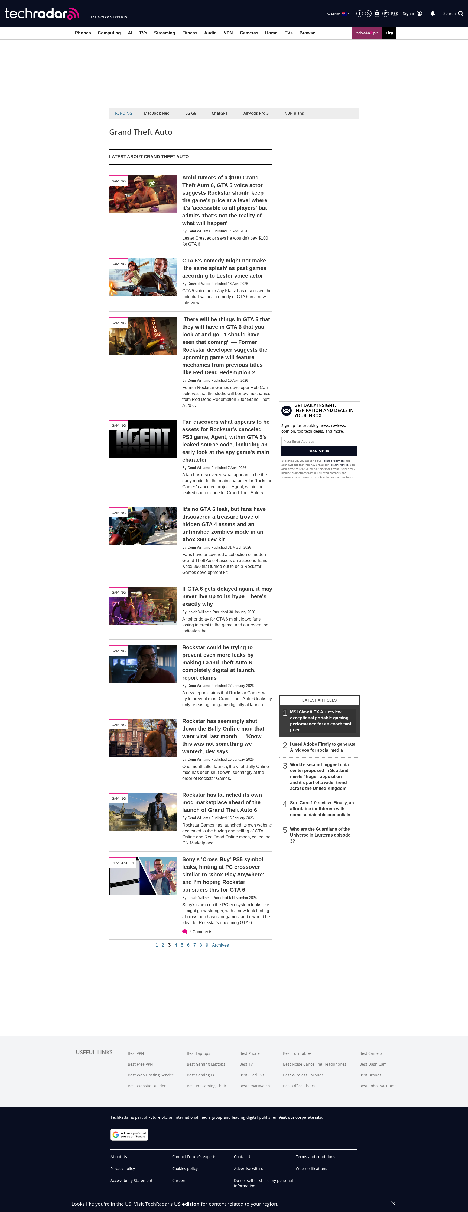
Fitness (189, 33)
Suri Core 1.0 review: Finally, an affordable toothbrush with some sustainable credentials (322, 809)
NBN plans (294, 113)
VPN (228, 33)
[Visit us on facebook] (359, 13)
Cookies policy (185, 1168)
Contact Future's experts (194, 1156)
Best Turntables (297, 1053)
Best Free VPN (140, 1064)
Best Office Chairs (299, 1085)
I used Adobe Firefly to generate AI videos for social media (322, 747)
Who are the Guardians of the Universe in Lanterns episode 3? (320, 835)
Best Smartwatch (254, 1085)
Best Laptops (198, 1053)
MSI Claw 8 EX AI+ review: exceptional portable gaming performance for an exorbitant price (320, 721)
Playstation (123, 862)
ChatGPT (220, 113)
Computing (109, 33)
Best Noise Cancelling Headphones (314, 1064)
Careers (179, 1180)
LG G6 (190, 113)
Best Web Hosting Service (151, 1075)
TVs (143, 33)
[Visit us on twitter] (368, 13)
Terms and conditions (315, 1156)
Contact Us (243, 1156)
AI (130, 33)
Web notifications (311, 1168)
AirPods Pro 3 (256, 113)
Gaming (119, 181)
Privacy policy (122, 1168)
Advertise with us (249, 1168)
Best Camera (370, 1053)
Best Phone (249, 1053)
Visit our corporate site (300, 1117)
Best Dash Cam (373, 1064)
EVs (288, 33)
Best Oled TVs (251, 1075)
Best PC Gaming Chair (206, 1085)
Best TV (246, 1064)
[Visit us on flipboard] (385, 13)
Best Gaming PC (201, 1075)
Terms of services (334, 460)
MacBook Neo (157, 113)
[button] (453, 13)
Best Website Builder (147, 1085)
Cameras (249, 33)
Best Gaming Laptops (206, 1064)
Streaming (164, 33)
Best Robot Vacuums (377, 1085)
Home (271, 33)
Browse (307, 33)
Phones (83, 33)
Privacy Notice (339, 465)
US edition (187, 1204)
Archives (220, 945)
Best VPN (136, 1053)
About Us (118, 1156)
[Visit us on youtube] (377, 13)
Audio (210, 33)
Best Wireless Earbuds (303, 1075)
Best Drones (370, 1075)
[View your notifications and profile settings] (432, 13)
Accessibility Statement (131, 1180)
